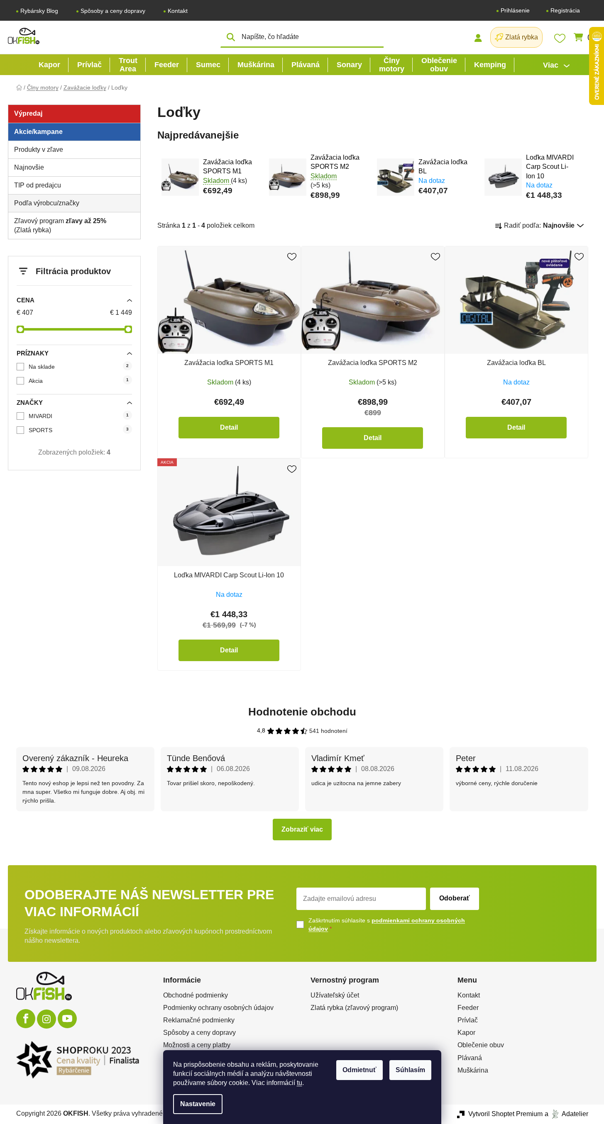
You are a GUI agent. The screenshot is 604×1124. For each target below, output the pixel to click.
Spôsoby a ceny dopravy (113, 10)
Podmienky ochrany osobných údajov (218, 1007)
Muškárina (472, 1070)
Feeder (468, 1007)
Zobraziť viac (302, 829)
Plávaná (469, 1057)
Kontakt (178, 10)
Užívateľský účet (335, 995)
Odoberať (454, 898)
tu (299, 1082)
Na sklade (79, 366)
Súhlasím (410, 1069)
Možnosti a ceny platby (196, 1045)
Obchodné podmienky (195, 995)
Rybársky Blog (39, 10)
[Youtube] (67, 1018)
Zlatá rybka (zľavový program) (354, 1007)
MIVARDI (79, 416)
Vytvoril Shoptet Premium (505, 1113)
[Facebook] (25, 1018)
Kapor (466, 1032)
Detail (229, 427)
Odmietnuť (359, 1069)
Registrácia (565, 10)
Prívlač (467, 1020)
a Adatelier (566, 1113)
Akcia (79, 380)
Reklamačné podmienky (199, 1020)
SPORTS (79, 430)
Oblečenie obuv (480, 1045)
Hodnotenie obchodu (302, 712)
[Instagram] (46, 1019)
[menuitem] (49, 64)
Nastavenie (197, 1103)
